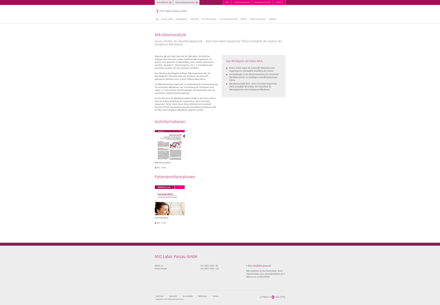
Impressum (159, 296)
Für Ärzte (194, 19)
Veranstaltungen (258, 19)
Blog (227, 2)
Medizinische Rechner (262, 2)
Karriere (272, 19)
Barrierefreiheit (188, 296)
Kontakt (278, 2)
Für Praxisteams (209, 19)
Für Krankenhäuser (229, 19)
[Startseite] (171, 11)
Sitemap (215, 296)
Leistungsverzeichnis (242, 2)
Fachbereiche (181, 19)
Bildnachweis (202, 296)
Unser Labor (167, 19)
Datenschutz (173, 296)
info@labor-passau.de (262, 266)
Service (243, 19)
